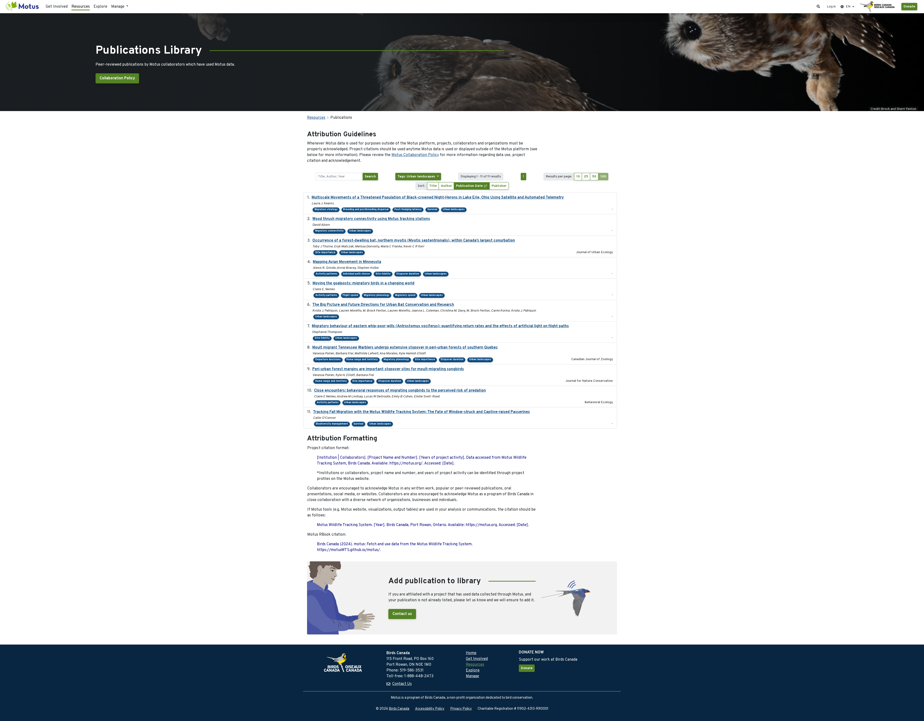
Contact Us (402, 684)
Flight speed (350, 295)
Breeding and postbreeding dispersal (366, 209)
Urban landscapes (454, 209)
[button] (818, 6)
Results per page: (559, 177)
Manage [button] (118, 6)
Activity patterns (326, 274)
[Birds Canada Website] (878, 6)
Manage (472, 676)
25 (586, 177)
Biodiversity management (332, 424)
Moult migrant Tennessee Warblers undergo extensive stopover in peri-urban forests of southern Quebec (405, 347)
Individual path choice (356, 274)
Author (446, 186)
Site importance (325, 252)
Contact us (402, 614)
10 (578, 177)
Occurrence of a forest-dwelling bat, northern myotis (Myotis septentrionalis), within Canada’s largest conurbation (413, 240)
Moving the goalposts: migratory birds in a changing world (363, 283)
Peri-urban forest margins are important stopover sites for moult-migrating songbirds (388, 369)
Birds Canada (399, 709)
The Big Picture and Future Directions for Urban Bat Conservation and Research (383, 304)
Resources (80, 6)
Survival (432, 209)
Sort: (421, 186)
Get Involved (57, 6)
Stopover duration (407, 274)
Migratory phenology (376, 295)
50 (594, 177)
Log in (831, 7)
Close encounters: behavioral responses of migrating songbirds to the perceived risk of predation (400, 390)
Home (471, 653)
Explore (100, 6)
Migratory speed (405, 295)
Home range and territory (362, 359)
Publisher (499, 186)
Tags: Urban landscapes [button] (417, 177)
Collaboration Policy (117, 78)
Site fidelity (383, 274)
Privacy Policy (461, 709)
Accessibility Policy (429, 709)
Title (433, 186)
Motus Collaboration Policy (415, 155)
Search (370, 177)
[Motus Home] (22, 6)
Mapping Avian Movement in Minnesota (347, 262)
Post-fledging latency (408, 209)
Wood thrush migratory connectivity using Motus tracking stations (371, 219)
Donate (909, 7)
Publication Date (470, 186)
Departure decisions (328, 359)
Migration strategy (326, 209)
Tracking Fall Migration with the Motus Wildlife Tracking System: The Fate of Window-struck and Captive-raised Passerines (421, 412)
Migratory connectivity (329, 230)
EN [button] (848, 7)
